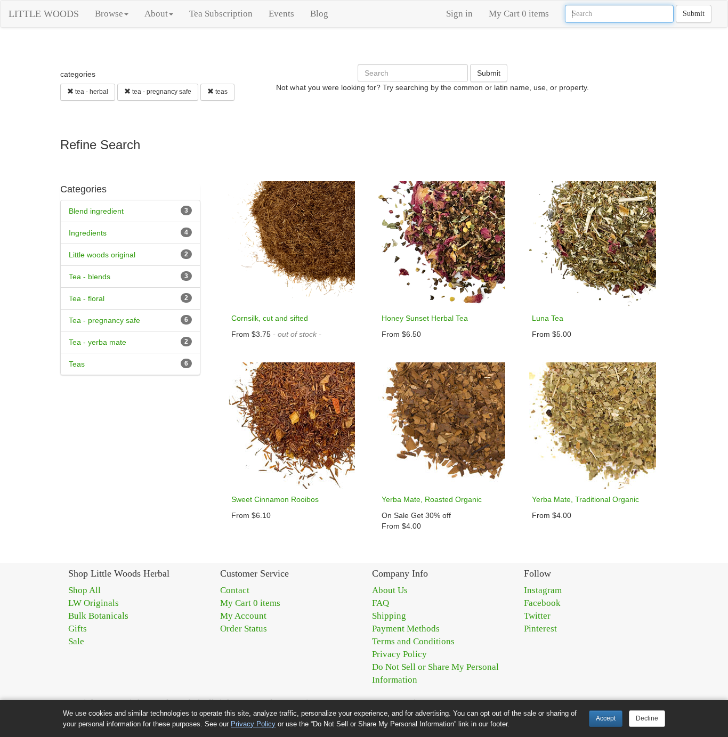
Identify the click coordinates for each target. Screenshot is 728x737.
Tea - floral (86, 298)
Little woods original (102, 254)
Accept (606, 718)
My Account (243, 616)
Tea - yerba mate (97, 342)
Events (281, 14)
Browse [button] (109, 14)
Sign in (459, 14)
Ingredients (88, 233)
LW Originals (93, 603)
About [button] (156, 14)
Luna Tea (547, 318)
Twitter (537, 616)
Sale (76, 641)
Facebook (542, 603)
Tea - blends (89, 276)
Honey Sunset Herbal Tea (425, 318)
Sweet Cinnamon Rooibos (275, 499)
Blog (319, 14)
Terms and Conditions (413, 641)
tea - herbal (91, 91)
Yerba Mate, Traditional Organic (585, 499)
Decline (647, 718)
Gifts (77, 628)
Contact (234, 590)
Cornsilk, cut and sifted (269, 318)
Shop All (84, 590)
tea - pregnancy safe (161, 91)
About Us (390, 590)
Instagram (543, 590)
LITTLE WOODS (44, 14)
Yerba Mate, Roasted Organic (432, 499)
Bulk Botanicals (98, 616)
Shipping (389, 616)
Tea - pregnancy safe (104, 320)
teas (221, 91)
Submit (694, 14)
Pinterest (540, 628)
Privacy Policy (399, 654)
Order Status (243, 628)
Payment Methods (406, 628)
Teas (77, 364)
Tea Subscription (221, 14)
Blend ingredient (96, 211)
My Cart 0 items (519, 14)
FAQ (380, 603)
